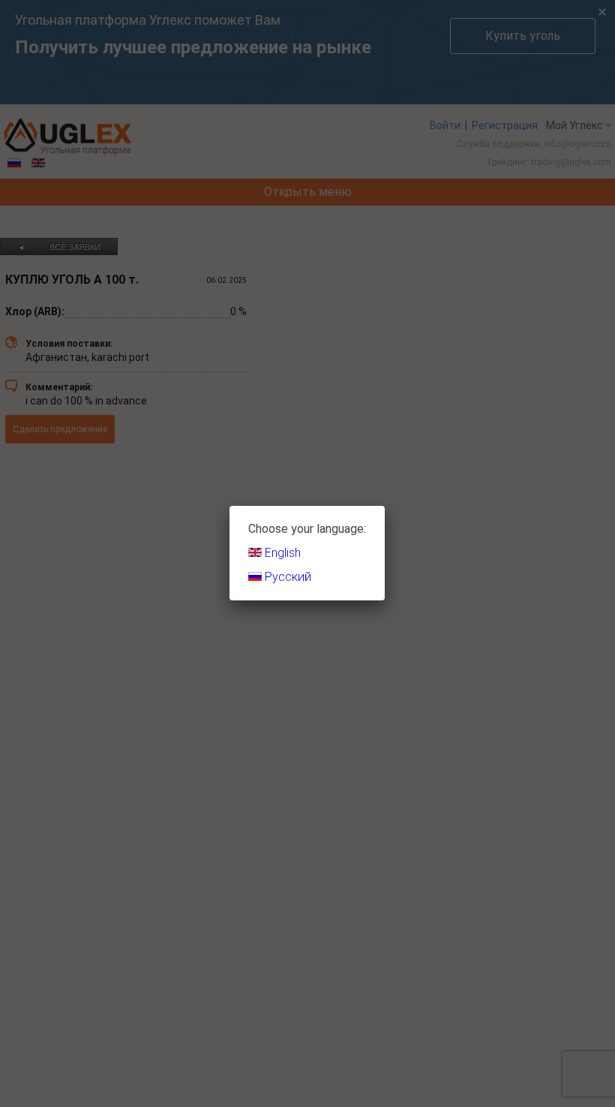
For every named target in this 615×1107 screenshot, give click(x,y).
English (281, 553)
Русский (286, 577)
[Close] (384, 505)
